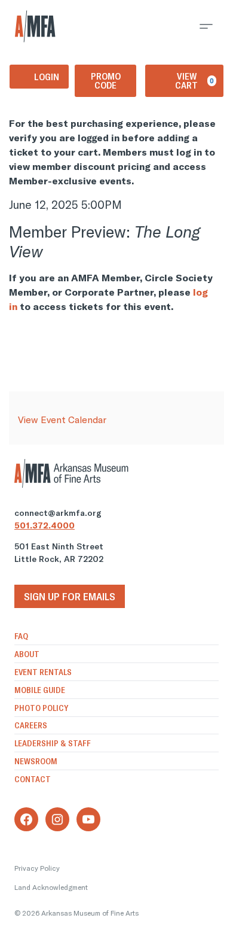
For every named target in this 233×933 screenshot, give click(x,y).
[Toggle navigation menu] (206, 26)
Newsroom (35, 761)
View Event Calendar (62, 420)
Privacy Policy (37, 868)
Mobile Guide (39, 690)
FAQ (21, 636)
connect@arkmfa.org (58, 512)
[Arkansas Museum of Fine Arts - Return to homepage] (35, 26)
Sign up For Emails (69, 596)
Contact (32, 779)
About (26, 654)
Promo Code (106, 80)
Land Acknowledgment (51, 887)
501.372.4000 (44, 525)
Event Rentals (43, 672)
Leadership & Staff (52, 743)
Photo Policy (41, 708)
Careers (30, 725)
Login (46, 77)
